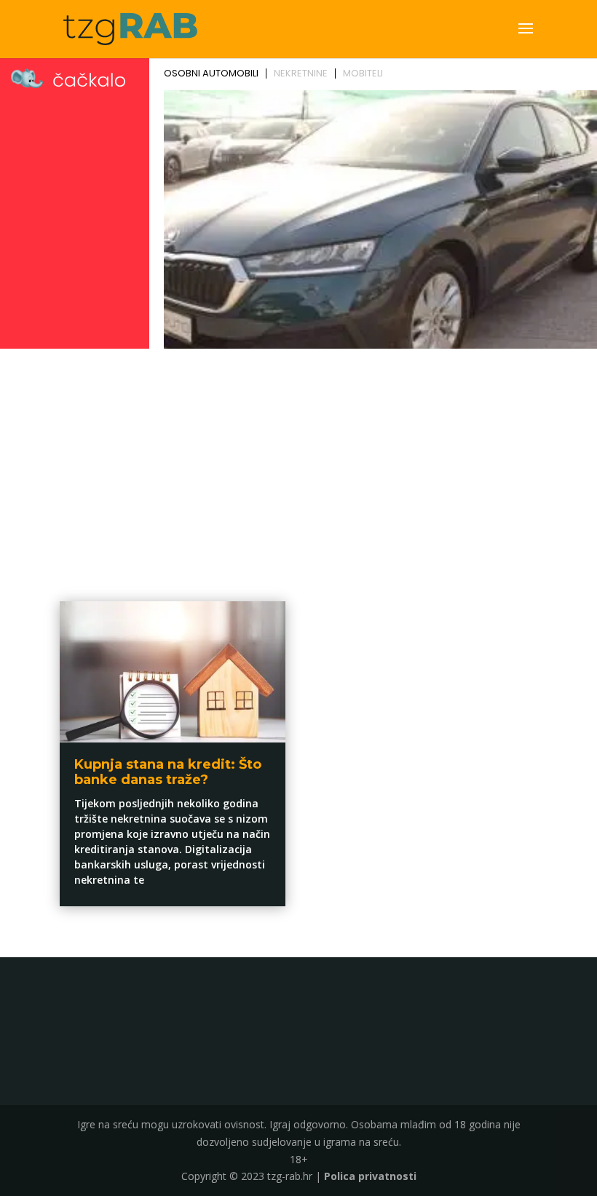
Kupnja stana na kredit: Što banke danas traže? (167, 772)
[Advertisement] (298, 463)
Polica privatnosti (370, 1176)
